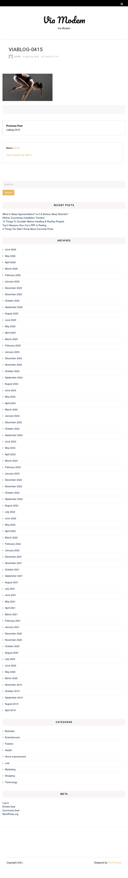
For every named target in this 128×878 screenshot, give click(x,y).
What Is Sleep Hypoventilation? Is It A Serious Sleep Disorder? (35, 214)
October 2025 (12, 300)
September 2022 (14, 499)
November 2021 (13, 563)
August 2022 (11, 505)
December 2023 (13, 422)
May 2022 (10, 524)
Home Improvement (15, 756)
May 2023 (10, 447)
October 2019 (12, 691)
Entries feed (8, 806)
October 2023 (12, 428)
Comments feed (10, 810)
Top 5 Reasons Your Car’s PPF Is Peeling (24, 225)
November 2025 (13, 294)
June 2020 (10, 665)
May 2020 (10, 671)
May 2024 (10, 396)
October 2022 (12, 492)
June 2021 (10, 595)
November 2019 (13, 684)
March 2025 (11, 339)
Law (7, 763)
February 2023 (13, 467)
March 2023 (11, 460)
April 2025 (10, 332)
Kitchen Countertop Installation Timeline (23, 217)
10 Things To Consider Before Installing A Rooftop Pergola (33, 221)
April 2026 (10, 262)
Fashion (9, 743)
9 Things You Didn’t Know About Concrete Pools (27, 229)
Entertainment (12, 737)
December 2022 (13, 479)
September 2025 (14, 307)
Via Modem (64, 20)
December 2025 (13, 288)
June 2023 (10, 441)
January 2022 (12, 550)
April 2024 (10, 403)
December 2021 (13, 556)
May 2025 (10, 326)
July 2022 (10, 511)
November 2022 (13, 486)
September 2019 (14, 697)
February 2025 (13, 345)
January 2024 (12, 415)
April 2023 (10, 454)
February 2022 (13, 543)
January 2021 (12, 627)
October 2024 (12, 371)
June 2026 (10, 249)
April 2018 (10, 710)
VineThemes (114, 862)
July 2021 (10, 588)
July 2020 (10, 659)
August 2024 (11, 383)
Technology (11, 782)
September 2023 (14, 435)
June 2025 (10, 320)
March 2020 (11, 678)
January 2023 (12, 473)
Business (9, 731)
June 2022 (10, 518)
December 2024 (13, 358)
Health (8, 750)
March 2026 (11, 268)
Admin (17, 56)
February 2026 (13, 275)
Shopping (10, 775)
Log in (5, 802)
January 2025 (12, 352)
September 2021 (14, 575)
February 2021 (13, 620)
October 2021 (12, 569)
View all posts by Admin (19, 155)
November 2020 (13, 639)
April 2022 (10, 531)
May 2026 (10, 256)
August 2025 (11, 313)
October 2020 (12, 646)
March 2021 (11, 614)
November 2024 (13, 364)
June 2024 (10, 390)
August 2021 (11, 582)
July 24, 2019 (32, 56)
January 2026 (12, 281)
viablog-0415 (13, 129)
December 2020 (13, 633)
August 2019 (11, 703)
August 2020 (11, 652)
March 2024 (11, 409)
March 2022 (11, 537)
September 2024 (14, 377)
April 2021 (10, 607)
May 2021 (10, 601)
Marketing (10, 769)
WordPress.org (10, 814)
